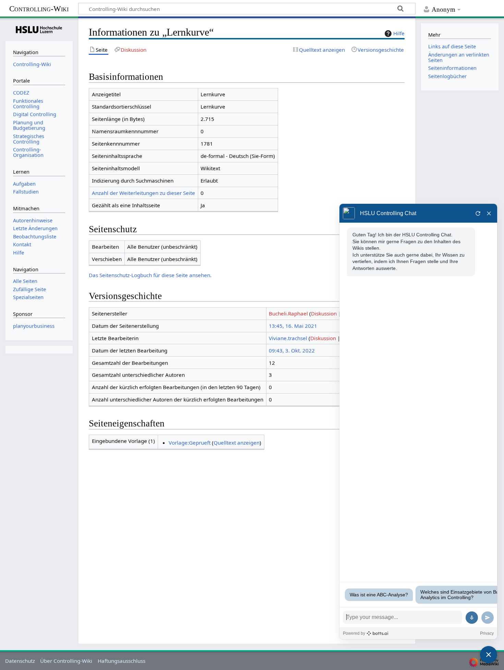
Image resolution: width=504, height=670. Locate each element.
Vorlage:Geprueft (190, 442)
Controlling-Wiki (39, 8)
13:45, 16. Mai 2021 (293, 325)
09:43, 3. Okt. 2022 (292, 350)
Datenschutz (20, 660)
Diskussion (324, 313)
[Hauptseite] (39, 29)
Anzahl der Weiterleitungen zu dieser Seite (143, 192)
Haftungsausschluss (121, 660)
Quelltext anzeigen (237, 442)
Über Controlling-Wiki (66, 660)
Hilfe (399, 33)
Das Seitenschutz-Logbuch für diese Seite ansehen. (150, 275)
